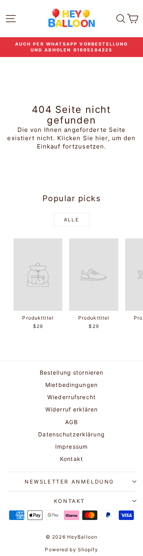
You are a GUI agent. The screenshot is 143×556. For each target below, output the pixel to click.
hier (101, 138)
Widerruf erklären (71, 409)
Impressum (71, 446)
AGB (71, 422)
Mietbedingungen (71, 384)
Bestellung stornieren (72, 372)
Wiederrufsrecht (71, 397)
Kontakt (71, 458)
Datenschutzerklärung (71, 434)
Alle (71, 220)
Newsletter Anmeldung (69, 481)
